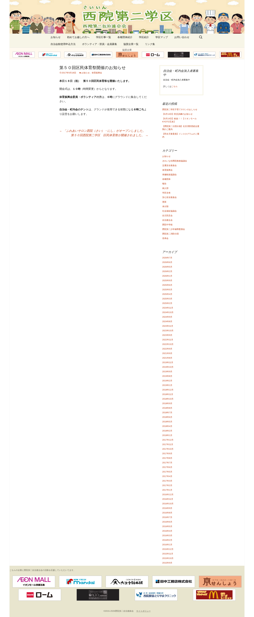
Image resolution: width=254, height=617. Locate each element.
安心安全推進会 (169, 197)
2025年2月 (167, 303)
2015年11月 (167, 554)
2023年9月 (167, 335)
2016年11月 (167, 499)
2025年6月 (167, 285)
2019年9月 (167, 371)
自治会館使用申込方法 (63, 44)
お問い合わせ (181, 37)
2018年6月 (167, 417)
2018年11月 (167, 394)
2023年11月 (167, 326)
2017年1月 (167, 490)
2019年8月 (167, 376)
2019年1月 (167, 385)
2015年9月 (167, 563)
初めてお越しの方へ (78, 37)
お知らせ (56, 37)
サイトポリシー (143, 611)
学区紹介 (144, 37)
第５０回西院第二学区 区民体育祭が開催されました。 (109, 135)
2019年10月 (167, 367)
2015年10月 (167, 558)
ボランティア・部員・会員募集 (99, 44)
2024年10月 (167, 312)
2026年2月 (167, 271)
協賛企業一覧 (130, 44)
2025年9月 (167, 280)
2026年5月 (167, 267)
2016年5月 (167, 526)
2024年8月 (167, 321)
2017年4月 (167, 476)
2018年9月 (167, 403)
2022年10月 (167, 344)
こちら (174, 86)
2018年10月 (167, 399)
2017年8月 (167, 458)
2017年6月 (167, 467)
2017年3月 (167, 481)
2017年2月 (167, 485)
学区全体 (166, 193)
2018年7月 (167, 412)
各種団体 (166, 179)
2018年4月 (167, 426)
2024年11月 (167, 308)
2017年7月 (167, 462)
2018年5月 (167, 421)
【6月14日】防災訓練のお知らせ (177, 114)
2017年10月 (167, 449)
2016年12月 (167, 494)
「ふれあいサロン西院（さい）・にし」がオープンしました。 (102, 130)
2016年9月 (167, 508)
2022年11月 (167, 339)
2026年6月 (167, 262)
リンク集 (150, 44)
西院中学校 (167, 224)
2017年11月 (167, 444)
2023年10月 (167, 330)
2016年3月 (167, 535)
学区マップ (161, 37)
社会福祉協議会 (169, 211)
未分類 (165, 206)
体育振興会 (97, 73)
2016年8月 (167, 513)
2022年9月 (167, 349)
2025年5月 (167, 289)
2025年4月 (167, 294)
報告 (164, 183)
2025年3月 (167, 298)
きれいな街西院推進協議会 (174, 161)
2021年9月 (167, 353)
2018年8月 (167, 408)
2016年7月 (167, 517)
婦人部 (165, 188)
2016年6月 (167, 522)
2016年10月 (167, 503)
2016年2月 (167, 540)
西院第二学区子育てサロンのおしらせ (179, 109)
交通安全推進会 (169, 165)
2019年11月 (167, 362)
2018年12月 (167, 390)
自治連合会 (167, 220)
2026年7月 (167, 257)
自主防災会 (167, 215)
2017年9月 (167, 453)
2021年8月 (167, 358)
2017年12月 (167, 440)
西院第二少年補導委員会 (173, 229)
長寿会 (165, 238)
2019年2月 (167, 380)
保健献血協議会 (169, 174)
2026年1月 (167, 276)
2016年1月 (167, 544)
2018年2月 (167, 431)
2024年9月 (167, 317)
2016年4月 (167, 531)
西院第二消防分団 (170, 234)
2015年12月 (167, 549)
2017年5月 (167, 472)
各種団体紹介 (124, 37)
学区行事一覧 (103, 37)
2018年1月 (167, 435)
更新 (164, 202)
